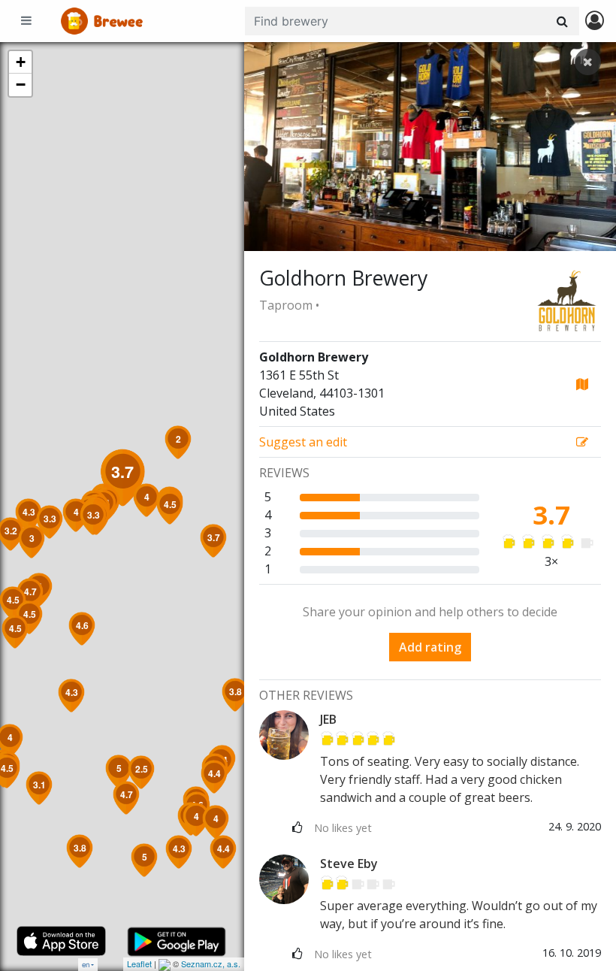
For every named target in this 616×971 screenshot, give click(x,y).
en (85, 964)
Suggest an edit (303, 442)
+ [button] (21, 62)
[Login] (594, 21)
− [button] (21, 84)
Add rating (430, 647)
